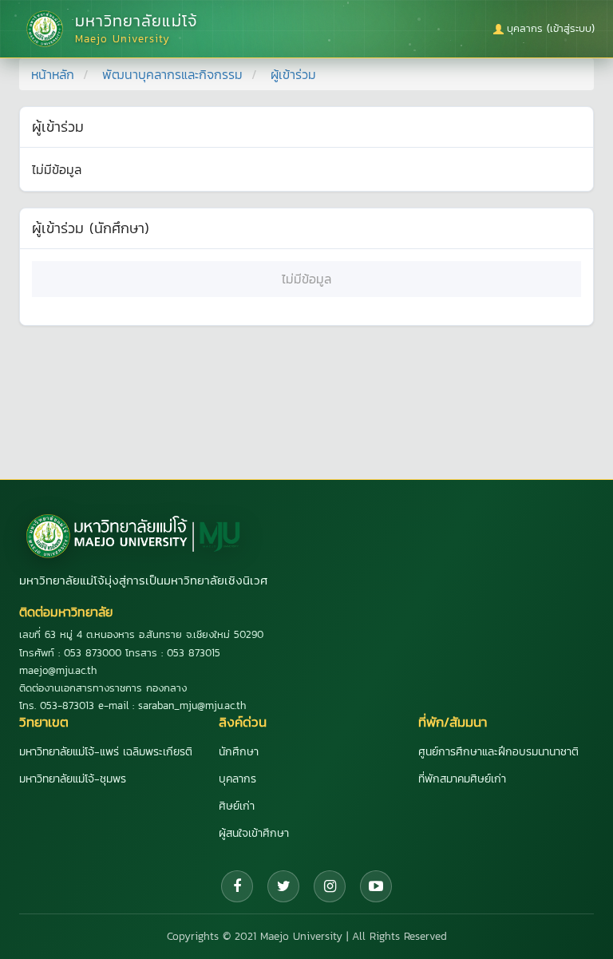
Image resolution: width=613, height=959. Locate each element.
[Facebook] (237, 886)
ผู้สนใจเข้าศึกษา (254, 833)
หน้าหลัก (52, 74)
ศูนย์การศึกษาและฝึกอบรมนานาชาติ (498, 751)
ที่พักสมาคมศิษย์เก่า (462, 779)
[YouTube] (376, 886)
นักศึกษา (239, 751)
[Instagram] (330, 886)
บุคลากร (237, 779)
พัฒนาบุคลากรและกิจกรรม (172, 74)
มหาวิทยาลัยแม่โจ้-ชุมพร (72, 779)
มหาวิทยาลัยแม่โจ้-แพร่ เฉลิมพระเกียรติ (105, 751)
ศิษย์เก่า (237, 806)
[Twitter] (283, 886)
